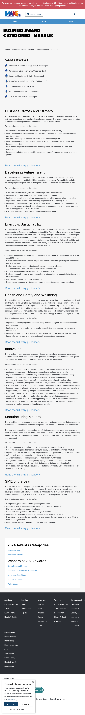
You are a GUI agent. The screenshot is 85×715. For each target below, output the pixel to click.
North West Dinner (15, 579)
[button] (18, 709)
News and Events (19, 50)
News (71, 22)
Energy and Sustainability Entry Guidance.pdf (26, 76)
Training (57, 600)
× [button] (33, 682)
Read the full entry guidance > (22, 165)
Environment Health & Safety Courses (60, 617)
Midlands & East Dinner (17, 575)
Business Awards (14, 550)
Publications (26, 609)
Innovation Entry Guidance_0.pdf (21, 86)
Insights (24, 600)
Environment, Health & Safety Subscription (10, 662)
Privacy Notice (42, 699)
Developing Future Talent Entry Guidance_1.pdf (27, 71)
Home (7, 50)
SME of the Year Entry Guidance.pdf (23, 97)
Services (8, 600)
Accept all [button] (11, 704)
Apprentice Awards (15, 555)
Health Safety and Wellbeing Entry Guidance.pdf (27, 81)
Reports (24, 613)
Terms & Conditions (57, 699)
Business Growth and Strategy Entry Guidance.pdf (28, 66)
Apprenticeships (78, 600)
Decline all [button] (26, 704)
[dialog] (18, 696)
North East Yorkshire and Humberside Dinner (25, 571)
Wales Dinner (13, 584)
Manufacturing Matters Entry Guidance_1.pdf (26, 91)
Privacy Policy (12, 700)
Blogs (23, 604)
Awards (14, 22)
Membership (9, 632)
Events (43, 22)
